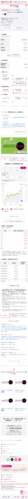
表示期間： (4, 174)
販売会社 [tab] (22, 158)
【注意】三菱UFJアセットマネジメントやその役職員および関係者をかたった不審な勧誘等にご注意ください (14, 469)
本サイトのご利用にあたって (8, 477)
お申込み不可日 (6, 98)
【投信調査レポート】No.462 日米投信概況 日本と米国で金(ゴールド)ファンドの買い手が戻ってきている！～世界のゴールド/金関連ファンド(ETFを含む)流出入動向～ (14, 338)
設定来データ (5, 101)
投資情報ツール (5, 450)
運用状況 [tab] (5, 158)
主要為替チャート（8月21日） (7, 344)
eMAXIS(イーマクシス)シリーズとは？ (10, 444)
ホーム (2, 440)
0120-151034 (15, 428)
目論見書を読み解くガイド (19, 93)
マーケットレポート (6, 448)
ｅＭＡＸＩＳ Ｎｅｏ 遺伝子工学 (15, 440)
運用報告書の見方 (21, 83)
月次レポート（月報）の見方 (19, 85)
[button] (21, 492)
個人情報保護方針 (6, 479)
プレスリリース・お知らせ (7, 453)
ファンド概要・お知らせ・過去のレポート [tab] (14, 159)
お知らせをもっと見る (20, 131)
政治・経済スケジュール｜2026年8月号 (9, 349)
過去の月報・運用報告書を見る (20, 82)
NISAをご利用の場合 (6, 475)
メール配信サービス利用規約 (8, 481)
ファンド (6, 440)
